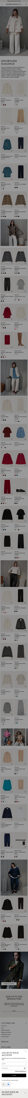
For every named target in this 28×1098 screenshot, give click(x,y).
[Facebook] (8, 1084)
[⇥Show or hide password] (25, 1068)
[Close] (25, 1051)
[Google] (3, 1084)
